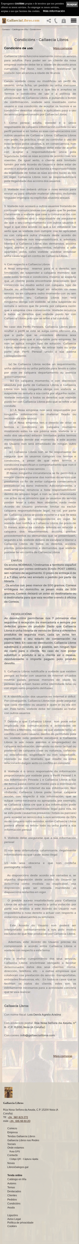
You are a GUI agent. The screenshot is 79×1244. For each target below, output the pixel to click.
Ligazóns (12, 1215)
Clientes (12, 1195)
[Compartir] (49, 22)
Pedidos (12, 1199)
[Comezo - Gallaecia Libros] (3, 20)
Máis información (54, 11)
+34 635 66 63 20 (19, 1121)
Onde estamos (15, 1147)
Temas (11, 1187)
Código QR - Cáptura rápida (23, 1159)
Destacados (14, 1191)
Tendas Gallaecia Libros (21, 1136)
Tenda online (14, 1175)
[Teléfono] (56, 22)
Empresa (12, 1132)
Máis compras (62, 48)
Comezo (6, 29)
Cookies (12, 1226)
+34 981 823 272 (18, 1117)
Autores (11, 1183)
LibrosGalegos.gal (17, 1167)
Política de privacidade (20, 1222)
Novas (11, 1163)
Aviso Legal (14, 1219)
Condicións (35, 29)
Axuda (11, 1207)
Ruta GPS (14, 1151)
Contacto (12, 1155)
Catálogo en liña (20, 29)
